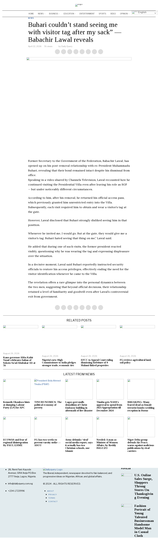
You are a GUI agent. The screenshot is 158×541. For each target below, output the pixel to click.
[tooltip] (144, 5)
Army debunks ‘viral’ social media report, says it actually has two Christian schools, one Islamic (79, 445)
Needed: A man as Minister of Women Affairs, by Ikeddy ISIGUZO (107, 443)
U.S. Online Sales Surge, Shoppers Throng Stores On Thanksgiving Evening (143, 486)
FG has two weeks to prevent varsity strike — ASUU (47, 442)
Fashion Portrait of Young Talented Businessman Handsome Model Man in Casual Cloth (144, 521)
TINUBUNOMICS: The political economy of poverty (48, 405)
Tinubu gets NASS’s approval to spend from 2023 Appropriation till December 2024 (109, 406)
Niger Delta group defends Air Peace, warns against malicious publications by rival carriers (140, 445)
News (31, 18)
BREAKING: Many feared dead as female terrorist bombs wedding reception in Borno (140, 406)
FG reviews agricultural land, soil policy (135, 361)
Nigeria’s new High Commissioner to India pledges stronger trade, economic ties (59, 363)
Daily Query (66, 46)
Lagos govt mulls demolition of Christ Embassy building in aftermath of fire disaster (79, 406)
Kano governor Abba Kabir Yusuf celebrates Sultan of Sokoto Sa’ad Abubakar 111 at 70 (19, 361)
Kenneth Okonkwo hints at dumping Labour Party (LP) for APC (16, 405)
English (141, 12)
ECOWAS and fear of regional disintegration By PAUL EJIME (15, 442)
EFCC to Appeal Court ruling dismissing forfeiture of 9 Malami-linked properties (97, 363)
